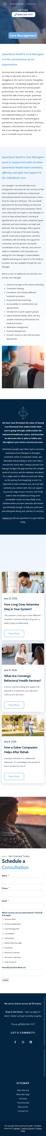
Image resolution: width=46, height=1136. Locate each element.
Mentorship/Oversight (13, 943)
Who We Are (23, 1090)
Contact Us (23, 1111)
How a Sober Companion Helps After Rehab (20, 750)
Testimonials (23, 1102)
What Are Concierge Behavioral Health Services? (22, 678)
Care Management (12, 929)
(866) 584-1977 (25, 14)
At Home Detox (10, 919)
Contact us (7, 518)
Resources (23, 1106)
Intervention (9, 938)
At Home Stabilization (13, 924)
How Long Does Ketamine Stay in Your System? (21, 607)
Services (23, 1098)
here (35, 1011)
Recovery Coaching (12, 952)
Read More (14, 633)
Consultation (9, 933)
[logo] (23, 4)
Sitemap (16, 1128)
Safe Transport (10, 962)
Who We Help (23, 1094)
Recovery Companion (13, 957)
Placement (9, 948)
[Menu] (4, 3)
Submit (5, 980)
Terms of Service (27, 1128)
